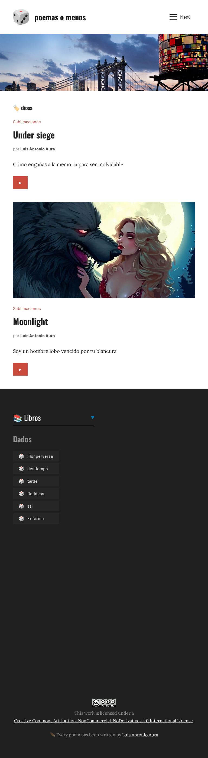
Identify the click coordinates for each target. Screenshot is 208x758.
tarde (32, 480)
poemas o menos (60, 16)
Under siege (34, 134)
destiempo (37, 468)
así (29, 505)
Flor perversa (40, 456)
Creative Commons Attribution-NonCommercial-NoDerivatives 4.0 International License (103, 720)
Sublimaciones (27, 121)
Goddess (35, 493)
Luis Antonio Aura (37, 148)
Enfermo (35, 518)
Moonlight (30, 321)
